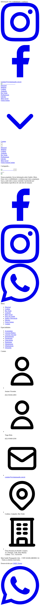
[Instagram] (20, 41)
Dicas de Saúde (10, 316)
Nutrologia (8, 342)
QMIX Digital (17, 563)
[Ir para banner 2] (3, 172)
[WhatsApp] (20, 302)
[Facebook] (20, 80)
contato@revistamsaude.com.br (11, 82)
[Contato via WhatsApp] (20, 604)
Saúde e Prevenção (11, 318)
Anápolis (4, 91)
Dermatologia (9, 336)
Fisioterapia (8, 338)
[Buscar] (1, 143)
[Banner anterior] (14, 170)
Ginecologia (9, 340)
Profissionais (5, 95)
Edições (3, 97)
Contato (3, 141)
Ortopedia (8, 348)
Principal (4, 85)
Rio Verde (4, 93)
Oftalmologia (9, 346)
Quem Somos (5, 162)
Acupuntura (9, 331)
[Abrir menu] (1, 146)
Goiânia (3, 89)
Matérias (3, 87)
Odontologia (9, 344)
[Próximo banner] (16, 170)
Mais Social (4, 98)
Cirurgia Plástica (10, 333)
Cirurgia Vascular (10, 335)
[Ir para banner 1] (1, 172)
